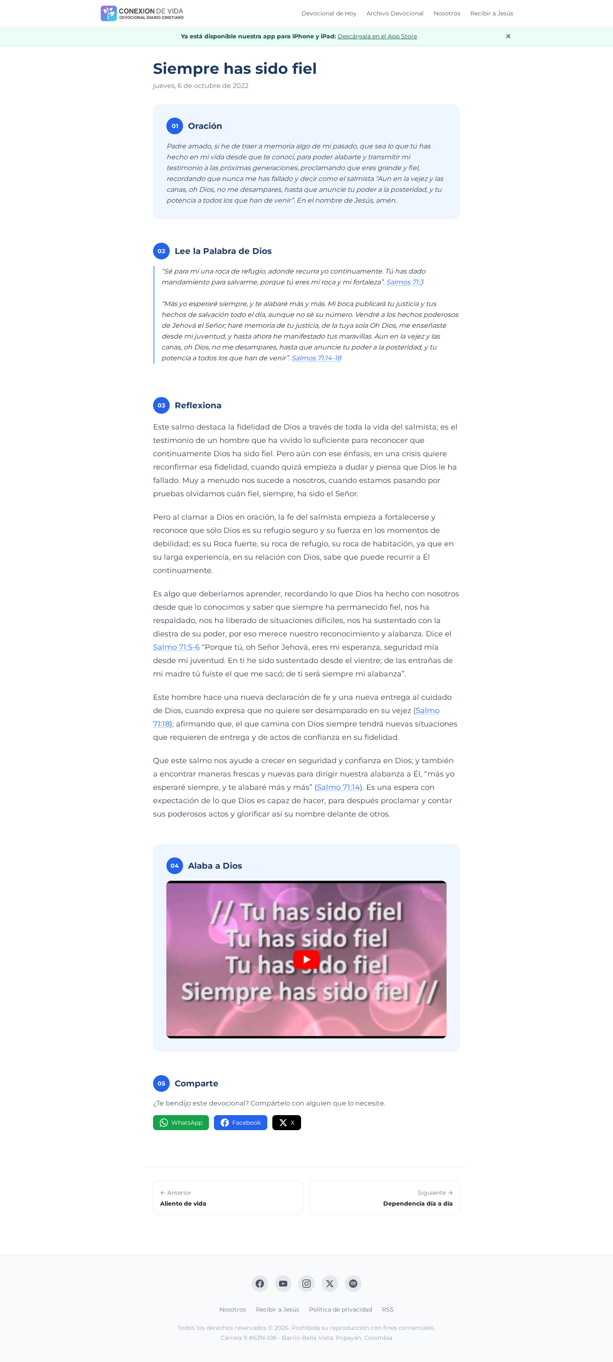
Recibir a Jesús (491, 13)
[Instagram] (306, 1283)
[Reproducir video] (306, 959)
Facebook (246, 1122)
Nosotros (447, 13)
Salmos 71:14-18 (316, 358)
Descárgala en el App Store (377, 36)
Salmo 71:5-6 (176, 647)
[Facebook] (259, 1283)
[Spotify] (353, 1283)
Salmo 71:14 (338, 787)
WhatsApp (186, 1122)
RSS (388, 1309)
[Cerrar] (508, 36)
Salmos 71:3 (404, 282)
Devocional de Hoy (329, 13)
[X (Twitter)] (330, 1283)
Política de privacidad (340, 1309)
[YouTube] (283, 1283)
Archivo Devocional (395, 13)
